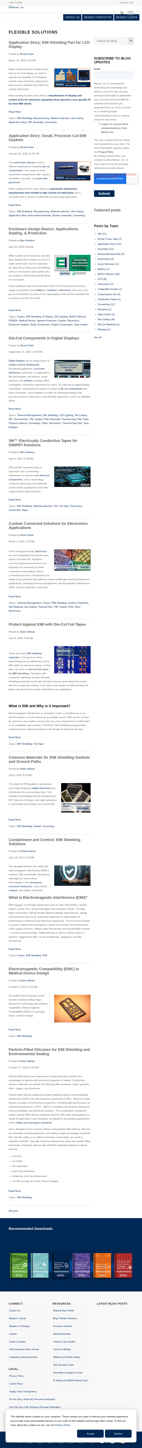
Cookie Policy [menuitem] (16, 1383)
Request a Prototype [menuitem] (19, 1326)
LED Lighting (61, 316)
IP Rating (47, 316)
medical (51, 290)
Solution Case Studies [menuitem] (64, 1341)
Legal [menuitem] (13, 1369)
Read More (15, 111)
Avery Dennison (108, 264)
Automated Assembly (39, 215)
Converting (51, 122)
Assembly (38, 122)
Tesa (85, 423)
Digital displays (17, 360)
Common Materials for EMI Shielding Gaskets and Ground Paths (49, 759)
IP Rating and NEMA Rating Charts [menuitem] (70, 1380)
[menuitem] (72, 17)
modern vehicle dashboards (24, 364)
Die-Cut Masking (109, 324)
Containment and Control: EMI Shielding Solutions (44, 842)
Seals (33, 324)
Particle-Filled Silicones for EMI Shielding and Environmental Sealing (49, 1051)
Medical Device (27, 320)
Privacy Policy (62, 1425)
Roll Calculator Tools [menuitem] (63, 1365)
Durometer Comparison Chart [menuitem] (67, 1372)
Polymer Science (18, 423)
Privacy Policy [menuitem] (16, 1376)
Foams (21, 316)
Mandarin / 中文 (126, 3)
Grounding (48, 826)
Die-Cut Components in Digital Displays (44, 338)
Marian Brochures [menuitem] (62, 1334)
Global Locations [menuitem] (17, 1341)
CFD (102, 279)
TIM (31, 419)
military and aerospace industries (34, 1122)
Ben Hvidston (27, 240)
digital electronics (41, 788)
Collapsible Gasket (110, 289)
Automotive (106, 259)
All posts (13, 1210)
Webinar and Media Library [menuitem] (66, 1357)
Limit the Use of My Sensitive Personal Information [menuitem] (27, 1407)
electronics (65, 290)
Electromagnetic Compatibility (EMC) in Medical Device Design (44, 971)
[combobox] (111, 40)
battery (40, 290)
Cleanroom (106, 284)
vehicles (28, 380)
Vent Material (16, 606)
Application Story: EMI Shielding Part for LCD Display (49, 44)
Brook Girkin (27, 54)
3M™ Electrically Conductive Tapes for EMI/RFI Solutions (43, 442)
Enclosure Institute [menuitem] (62, 1326)
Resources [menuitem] (62, 1303)
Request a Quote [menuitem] (17, 1318)
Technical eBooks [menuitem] (62, 1349)
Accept (90, 1433)
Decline (118, 1433)
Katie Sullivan (27, 631)
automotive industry (24, 162)
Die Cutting (77, 118)
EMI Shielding (24, 118)
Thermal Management (29, 415)
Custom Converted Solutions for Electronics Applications (48, 525)
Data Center (81, 324)
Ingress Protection (47, 320)
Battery (103, 269)
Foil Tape (64, 506)
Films (45, 423)
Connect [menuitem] (16, 1303)
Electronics (73, 320)
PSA (46, 419)
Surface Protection (78, 602)
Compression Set (109, 294)
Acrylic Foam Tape (110, 238)
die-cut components (71, 388)
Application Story (18, 122)
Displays (13, 427)
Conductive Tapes (18, 510)
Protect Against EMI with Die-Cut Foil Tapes (47, 624)
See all (97, 337)
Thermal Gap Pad (72, 423)
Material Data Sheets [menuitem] (63, 1310)
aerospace (36, 882)
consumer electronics (20, 886)
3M (30, 122)
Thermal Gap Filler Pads (75, 419)
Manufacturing (41, 118)
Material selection (60, 118)
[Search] (122, 13)
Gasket (56, 215)
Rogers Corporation (62, 324)
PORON (13, 320)
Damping (104, 309)
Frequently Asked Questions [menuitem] (23, 1357)
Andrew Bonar (28, 851)
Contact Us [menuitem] (14, 1310)
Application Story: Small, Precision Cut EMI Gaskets (47, 138)
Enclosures (44, 324)
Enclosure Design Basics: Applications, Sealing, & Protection (44, 231)
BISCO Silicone (77, 316)
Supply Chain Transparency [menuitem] (23, 1391)
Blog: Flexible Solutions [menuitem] (65, 1318)
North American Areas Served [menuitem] (24, 1349)
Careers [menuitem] (13, 1334)
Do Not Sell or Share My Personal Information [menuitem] (27, 1399)
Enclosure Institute (19, 324)
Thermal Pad (21, 419)
